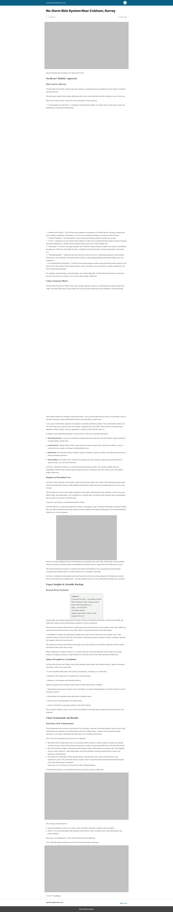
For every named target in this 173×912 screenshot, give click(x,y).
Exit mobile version (86, 909)
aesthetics (57, 896)
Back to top (123, 903)
